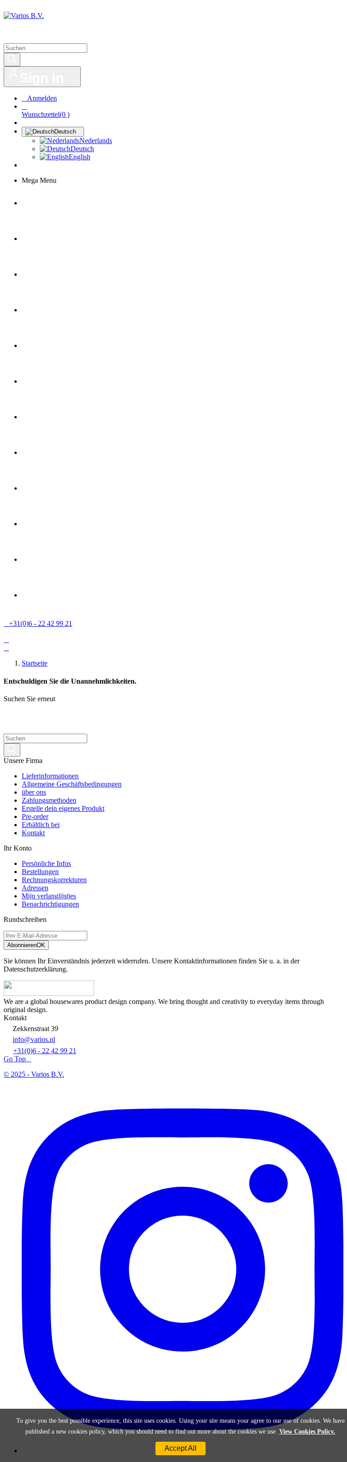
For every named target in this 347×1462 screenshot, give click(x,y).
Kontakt (33, 833)
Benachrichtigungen (50, 904)
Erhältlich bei (41, 824)
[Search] (12, 59)
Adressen (35, 888)
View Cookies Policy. (307, 1431)
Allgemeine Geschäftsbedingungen (72, 784)
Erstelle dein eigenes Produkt (63, 808)
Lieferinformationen (50, 776)
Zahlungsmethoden (49, 800)
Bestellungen (40, 871)
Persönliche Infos (46, 863)
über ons (34, 792)
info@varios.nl (34, 1039)
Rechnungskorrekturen (54, 880)
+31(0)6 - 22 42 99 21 (44, 1051)
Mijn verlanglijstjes (49, 896)
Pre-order (35, 816)
